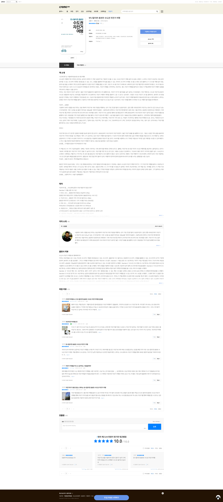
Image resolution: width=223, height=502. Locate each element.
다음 (71, 294)
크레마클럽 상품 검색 (127, 11)
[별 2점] (65, 421)
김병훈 (90, 21)
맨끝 (74, 294)
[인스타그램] (163, 493)
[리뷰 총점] (92, 23)
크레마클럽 (64, 7)
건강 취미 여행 (99, 30)
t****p (72, 368)
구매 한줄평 (147, 448)
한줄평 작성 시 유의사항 (160, 421)
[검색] (16, 2)
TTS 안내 (101, 41)
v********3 (154, 469)
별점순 (159, 294)
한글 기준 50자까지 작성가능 (69, 425)
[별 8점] (71, 421)
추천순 (155, 294)
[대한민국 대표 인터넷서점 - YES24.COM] (3, 1)
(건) (100, 23)
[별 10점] (73, 421)
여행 (103, 30)
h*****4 (74, 324)
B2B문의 (83, 496)
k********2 (73, 301)
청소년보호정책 (76, 496)
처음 (63, 294)
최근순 (151, 294)
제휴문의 (88, 496)
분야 (20, 1)
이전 (65, 294)
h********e (118, 469)
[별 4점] (67, 421)
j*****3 (72, 389)
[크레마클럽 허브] (162, 11)
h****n (72, 346)
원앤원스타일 (96, 21)
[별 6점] (69, 421)
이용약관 (61, 496)
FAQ (92, 496)
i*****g (84, 469)
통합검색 (9, 1)
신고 (87, 301)
